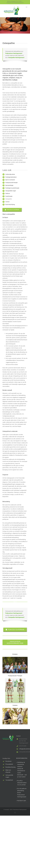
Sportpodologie (9, 185)
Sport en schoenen (10, 179)
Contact (7, 201)
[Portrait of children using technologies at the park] (15, 657)
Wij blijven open (21, 800)
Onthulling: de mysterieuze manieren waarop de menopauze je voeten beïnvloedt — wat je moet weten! (22, 770)
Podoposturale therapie (11, 182)
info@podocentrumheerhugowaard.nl (15, 2)
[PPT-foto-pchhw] (15, 679)
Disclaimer (9, 761)
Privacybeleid (9, 764)
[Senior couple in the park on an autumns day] (15, 708)
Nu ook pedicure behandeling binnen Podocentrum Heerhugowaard (21, 793)
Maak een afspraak (8, 771)
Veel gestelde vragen (10, 190)
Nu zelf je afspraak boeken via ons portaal (21, 783)
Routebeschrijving (10, 767)
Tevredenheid (9, 780)
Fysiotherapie (8, 196)
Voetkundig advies (10, 174)
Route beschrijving (10, 204)
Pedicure (7, 193)
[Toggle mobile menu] (27, 7)
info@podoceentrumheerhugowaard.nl (23, 749)
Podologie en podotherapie (12, 188)
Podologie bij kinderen (11, 177)
